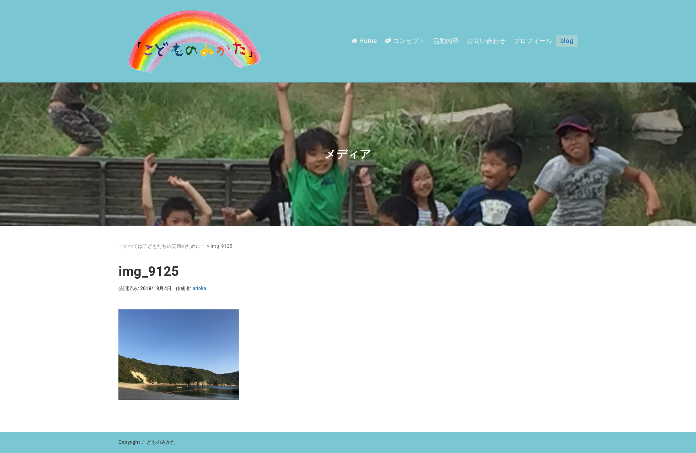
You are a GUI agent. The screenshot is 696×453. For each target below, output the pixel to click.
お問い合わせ (486, 41)
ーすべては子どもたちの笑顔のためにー (161, 246)
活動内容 (446, 41)
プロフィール (533, 41)
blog (567, 41)
